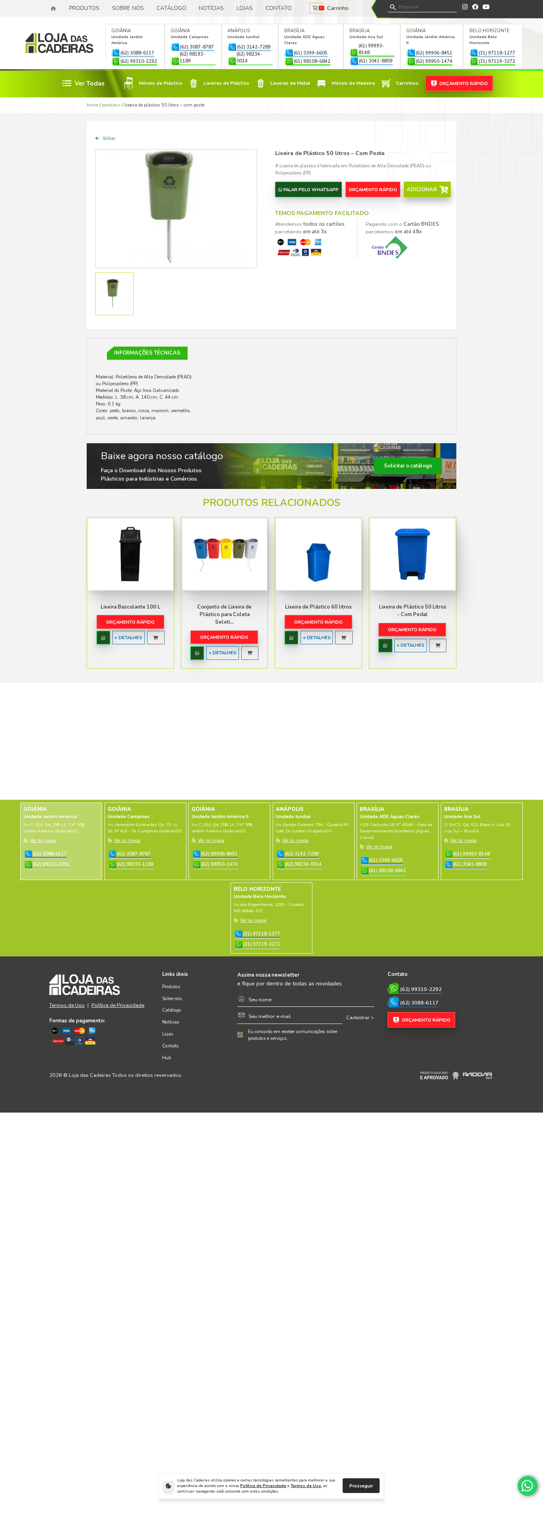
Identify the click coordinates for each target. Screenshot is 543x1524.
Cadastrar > (360, 1017)
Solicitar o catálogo (408, 465)
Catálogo (171, 8)
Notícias (211, 8)
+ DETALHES (128, 637)
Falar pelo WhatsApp (311, 189)
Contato (279, 8)
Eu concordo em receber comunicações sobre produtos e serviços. (292, 1034)
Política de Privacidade (263, 1486)
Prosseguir (361, 1486)
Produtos (84, 8)
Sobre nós (128, 8)
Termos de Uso (306, 1486)
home (92, 105)
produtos (111, 105)
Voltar (108, 138)
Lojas (245, 8)
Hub (166, 1058)
